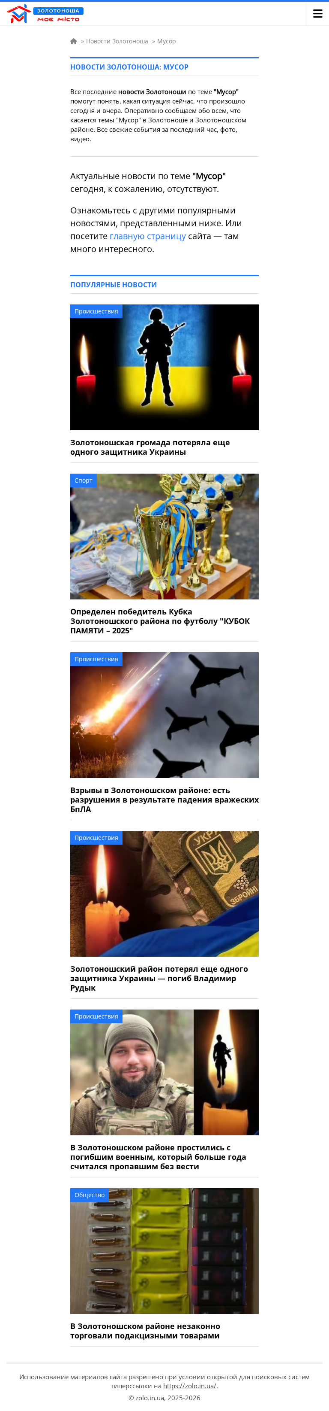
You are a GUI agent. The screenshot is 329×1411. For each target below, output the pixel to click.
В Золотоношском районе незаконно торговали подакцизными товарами (145, 1330)
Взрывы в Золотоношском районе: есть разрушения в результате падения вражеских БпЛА (164, 799)
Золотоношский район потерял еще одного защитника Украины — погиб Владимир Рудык (159, 978)
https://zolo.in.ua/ (189, 1385)
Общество (90, 1195)
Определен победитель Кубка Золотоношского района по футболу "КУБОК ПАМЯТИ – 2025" (160, 621)
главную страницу (148, 236)
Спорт (84, 480)
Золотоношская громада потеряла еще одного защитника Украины (150, 447)
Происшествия (96, 311)
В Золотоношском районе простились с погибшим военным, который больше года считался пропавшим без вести (158, 1157)
